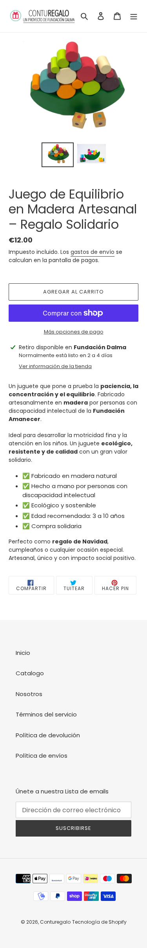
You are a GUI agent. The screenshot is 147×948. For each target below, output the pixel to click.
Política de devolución (48, 735)
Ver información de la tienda (55, 366)
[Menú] (133, 16)
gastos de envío (92, 252)
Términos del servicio (46, 714)
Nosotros (29, 694)
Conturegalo (55, 922)
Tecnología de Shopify (99, 922)
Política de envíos (41, 755)
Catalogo (30, 673)
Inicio (23, 653)
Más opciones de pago (73, 331)
